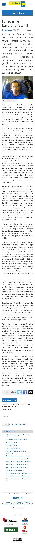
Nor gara (12, 493)
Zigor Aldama (7, 30)
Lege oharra (20, 493)
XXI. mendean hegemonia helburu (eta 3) (19, 473)
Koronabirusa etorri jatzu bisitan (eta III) (18, 461)
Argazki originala (13, 100)
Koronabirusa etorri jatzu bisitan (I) (17, 467)
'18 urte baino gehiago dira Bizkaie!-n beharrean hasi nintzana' (17, 436)
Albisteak (18, 13)
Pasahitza (5, 417)
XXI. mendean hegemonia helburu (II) (17, 476)
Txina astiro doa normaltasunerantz (17, 459)
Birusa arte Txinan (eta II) (14, 442)
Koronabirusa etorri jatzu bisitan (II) (17, 464)
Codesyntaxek (15, 542)
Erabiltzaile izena (7, 409)
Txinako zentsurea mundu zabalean (17, 440)
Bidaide (29, 30)
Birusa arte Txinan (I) (12, 445)
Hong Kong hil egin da (13, 448)
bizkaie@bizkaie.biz (17, 508)
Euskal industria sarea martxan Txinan (18, 456)
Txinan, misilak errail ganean (15, 470)
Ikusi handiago (6, 100)
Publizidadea (28, 493)
